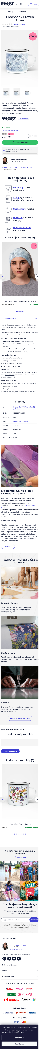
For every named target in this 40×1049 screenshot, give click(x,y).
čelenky (34, 372)
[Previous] (2, 276)
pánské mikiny (9, 375)
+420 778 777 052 (17, 4)
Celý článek (7, 546)
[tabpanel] (20, 274)
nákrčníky (28, 372)
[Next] (37, 276)
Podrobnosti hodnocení (10, 27)
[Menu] (33, 4)
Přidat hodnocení (10, 751)
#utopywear (21, 857)
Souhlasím (19, 1044)
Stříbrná (25, 421)
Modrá (15, 421)
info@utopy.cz (28, 167)
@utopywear (19, 959)
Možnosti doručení (11, 130)
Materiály (18, 187)
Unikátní (17, 217)
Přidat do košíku (21, 142)
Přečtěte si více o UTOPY (20, 718)
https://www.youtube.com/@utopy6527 (14, 959)
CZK (20, 4)
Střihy (16, 197)
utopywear (4, 959)
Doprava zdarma (22, 227)
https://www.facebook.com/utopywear (9, 959)
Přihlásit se (34, 919)
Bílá (20, 421)
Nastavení (19, 1037)
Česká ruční (19, 209)
